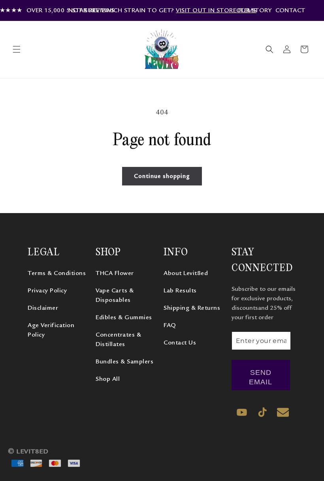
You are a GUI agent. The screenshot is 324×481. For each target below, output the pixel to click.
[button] (16, 49)
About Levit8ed (186, 273)
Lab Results (180, 290)
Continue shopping (162, 176)
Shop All (108, 378)
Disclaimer (43, 307)
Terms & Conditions (57, 273)
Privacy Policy (47, 290)
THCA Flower (115, 273)
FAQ (170, 325)
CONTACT (290, 10)
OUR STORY (254, 10)
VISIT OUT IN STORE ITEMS (216, 10)
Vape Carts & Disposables (115, 295)
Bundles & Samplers (124, 361)
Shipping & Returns (192, 307)
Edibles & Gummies (124, 317)
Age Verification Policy (51, 330)
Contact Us (180, 342)
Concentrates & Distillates (118, 339)
